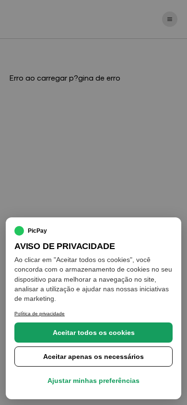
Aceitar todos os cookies (94, 332)
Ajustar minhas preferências (93, 380)
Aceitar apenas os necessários (93, 356)
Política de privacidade (39, 313)
